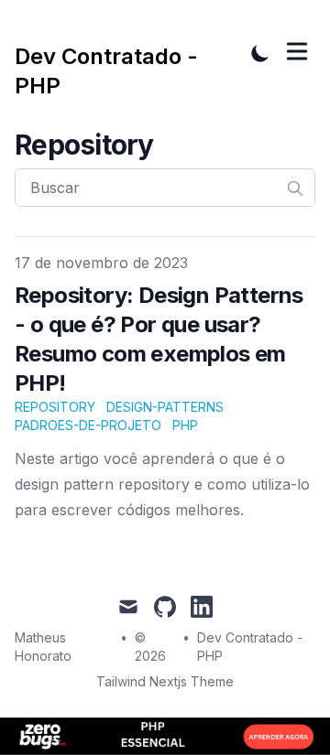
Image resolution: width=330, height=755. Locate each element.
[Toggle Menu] (297, 51)
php (185, 425)
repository (55, 407)
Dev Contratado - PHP (249, 646)
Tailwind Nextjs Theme (165, 681)
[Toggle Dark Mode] (260, 53)
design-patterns (165, 407)
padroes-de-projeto (88, 425)
